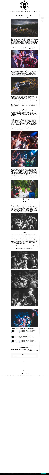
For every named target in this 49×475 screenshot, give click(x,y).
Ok (41, 473)
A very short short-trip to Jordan (32, 350)
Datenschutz (22, 373)
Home (11, 11)
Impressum (27, 373)
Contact (37, 11)
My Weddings (18, 11)
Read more (44, 473)
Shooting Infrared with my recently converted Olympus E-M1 (21, 349)
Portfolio (33, 11)
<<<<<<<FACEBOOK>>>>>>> (24, 347)
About (13, 11)
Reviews (28, 11)
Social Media (23, 11)
